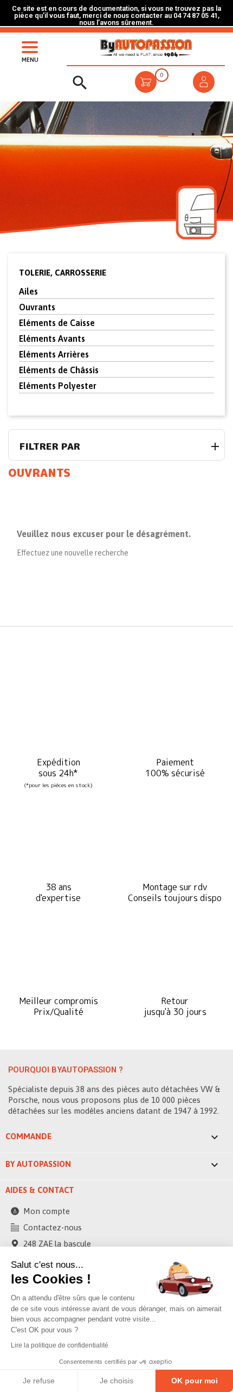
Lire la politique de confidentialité (59, 1345)
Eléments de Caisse (57, 323)
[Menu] (27, 46)
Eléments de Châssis (59, 370)
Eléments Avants (52, 338)
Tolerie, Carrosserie (62, 272)
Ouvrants (37, 307)
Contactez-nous (52, 1227)
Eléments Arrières (54, 354)
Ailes (28, 291)
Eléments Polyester (57, 386)
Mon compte (46, 1211)
